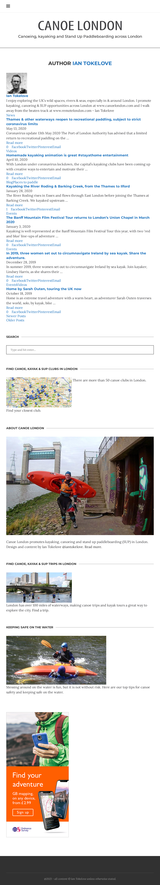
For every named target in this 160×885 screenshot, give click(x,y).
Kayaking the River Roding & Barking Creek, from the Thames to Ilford (68, 186)
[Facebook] (76, 864)
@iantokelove (72, 547)
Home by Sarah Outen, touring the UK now (43, 289)
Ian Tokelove (17, 96)
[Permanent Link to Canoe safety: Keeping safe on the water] (56, 638)
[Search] (152, 6)
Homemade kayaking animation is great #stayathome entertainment (68, 155)
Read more (14, 143)
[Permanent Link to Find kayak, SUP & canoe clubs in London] (39, 380)
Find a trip (40, 610)
